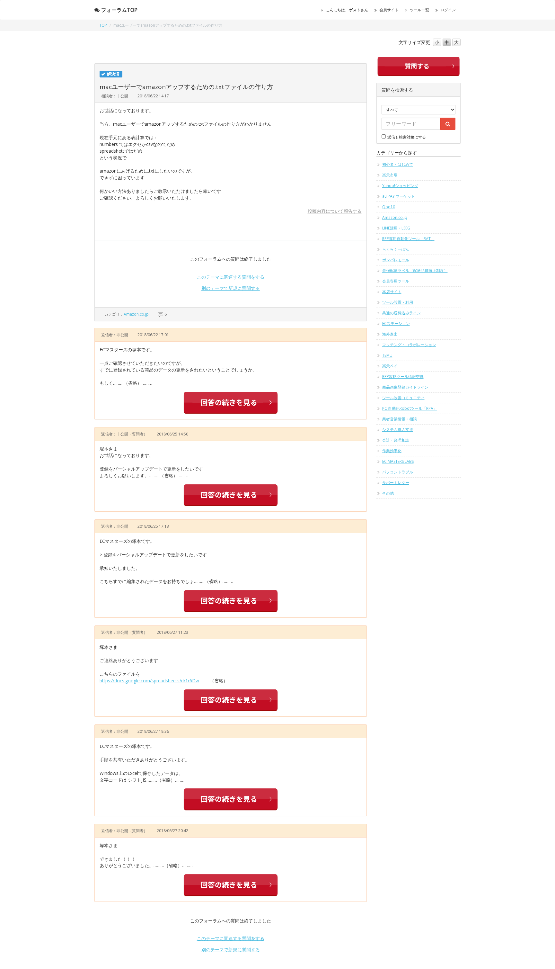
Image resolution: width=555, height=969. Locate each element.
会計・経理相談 (395, 440)
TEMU (387, 355)
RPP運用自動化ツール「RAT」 (408, 238)
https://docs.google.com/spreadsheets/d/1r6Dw (149, 680)
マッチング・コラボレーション (409, 344)
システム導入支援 (397, 429)
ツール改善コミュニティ (403, 397)
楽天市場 (390, 175)
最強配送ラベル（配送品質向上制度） (415, 270)
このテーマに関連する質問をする (230, 277)
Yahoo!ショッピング (400, 185)
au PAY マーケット (398, 196)
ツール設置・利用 (397, 302)
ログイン (448, 10)
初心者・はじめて (397, 164)
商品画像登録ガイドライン (405, 387)
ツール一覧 (419, 10)
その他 (388, 493)
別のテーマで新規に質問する (230, 288)
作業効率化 (391, 450)
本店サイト (391, 291)
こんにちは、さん (347, 10)
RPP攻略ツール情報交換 (403, 376)
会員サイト (389, 10)
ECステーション (396, 323)
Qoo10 (388, 207)
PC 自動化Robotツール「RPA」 (409, 408)
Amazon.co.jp (136, 314)
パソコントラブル (397, 472)
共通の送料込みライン (401, 313)
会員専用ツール (395, 281)
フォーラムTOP (119, 9)
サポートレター (395, 482)
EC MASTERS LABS (398, 461)
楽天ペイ (390, 366)
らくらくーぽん (395, 249)
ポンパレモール (395, 260)
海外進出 (390, 334)
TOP (103, 25)
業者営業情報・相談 (399, 419)
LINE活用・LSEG (396, 228)
